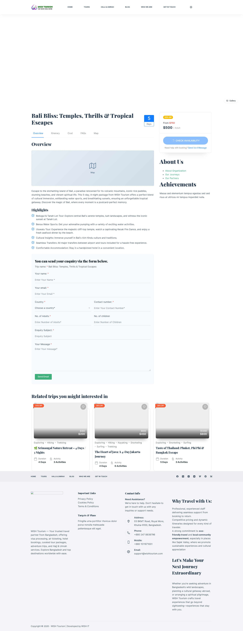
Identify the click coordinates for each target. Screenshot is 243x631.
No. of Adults (43, 316)
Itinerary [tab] (55, 133)
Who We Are (146, 7)
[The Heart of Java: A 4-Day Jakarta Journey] (121, 420)
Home (70, 7)
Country (40, 301)
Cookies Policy (86, 502)
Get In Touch (169, 7)
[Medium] (211, 476)
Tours (87, 7)
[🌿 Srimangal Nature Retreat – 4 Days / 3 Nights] (60, 420)
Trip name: (41, 266)
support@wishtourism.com (148, 553)
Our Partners (172, 178)
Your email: (42, 287)
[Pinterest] (205, 476)
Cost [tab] (70, 133)
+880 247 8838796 (144, 534)
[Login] (191, 7)
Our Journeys (172, 174)
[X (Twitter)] (183, 476)
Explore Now (204, 7)
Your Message (43, 344)
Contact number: (104, 301)
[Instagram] (189, 476)
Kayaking (123, 442)
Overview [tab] (38, 133)
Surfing (100, 446)
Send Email (43, 376)
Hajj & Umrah (107, 7)
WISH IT (85, 626)
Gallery (232, 100)
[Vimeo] (200, 476)
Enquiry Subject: (44, 330)
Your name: (42, 273)
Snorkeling (136, 442)
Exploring (39, 442)
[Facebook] (177, 476)
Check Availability (187, 140)
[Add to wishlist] (83, 407)
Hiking (50, 442)
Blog (127, 7)
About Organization (175, 170)
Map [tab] (96, 133)
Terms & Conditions (88, 506)
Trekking (61, 442)
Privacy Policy (85, 498)
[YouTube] (194, 476)
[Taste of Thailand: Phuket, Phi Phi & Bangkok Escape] (182, 420)
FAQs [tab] (83, 133)
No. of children (102, 316)
